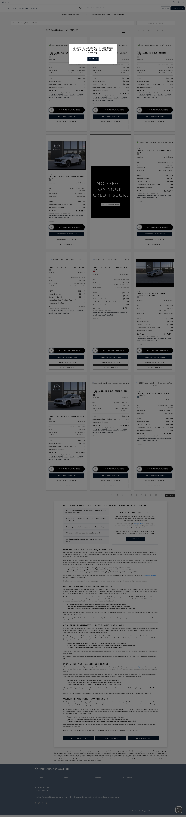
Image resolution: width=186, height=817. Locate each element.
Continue (93, 59)
